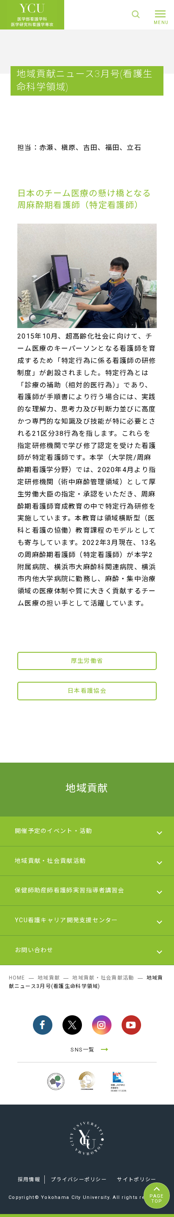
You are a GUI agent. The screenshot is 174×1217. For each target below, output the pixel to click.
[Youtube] (131, 1025)
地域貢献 (86, 788)
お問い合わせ (34, 950)
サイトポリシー (136, 1179)
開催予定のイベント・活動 (53, 830)
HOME (17, 978)
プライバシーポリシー (79, 1179)
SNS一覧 (83, 1049)
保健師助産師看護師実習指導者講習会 (70, 890)
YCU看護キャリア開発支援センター (66, 920)
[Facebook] (42, 1025)
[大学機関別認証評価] (56, 1091)
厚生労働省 (87, 660)
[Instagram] (101, 1025)
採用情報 (29, 1179)
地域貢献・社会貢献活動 (50, 860)
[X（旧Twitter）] (72, 1025)
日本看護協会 (87, 690)
